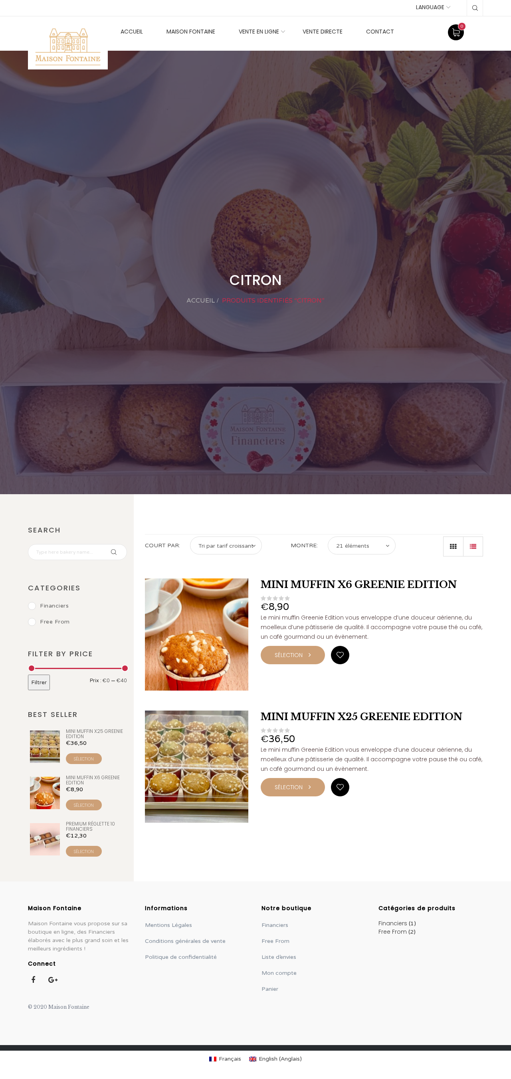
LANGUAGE (430, 7)
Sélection (84, 759)
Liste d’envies (278, 957)
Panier (269, 989)
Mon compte (279, 973)
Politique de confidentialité (181, 957)
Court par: (162, 545)
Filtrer (39, 682)
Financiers (54, 605)
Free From (55, 621)
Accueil (132, 32)
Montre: (304, 545)
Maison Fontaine (190, 32)
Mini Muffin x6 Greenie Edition (359, 584)
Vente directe (323, 32)
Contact (380, 32)
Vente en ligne (259, 32)
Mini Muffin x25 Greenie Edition (361, 717)
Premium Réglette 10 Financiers (90, 826)
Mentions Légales (168, 925)
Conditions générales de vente (185, 941)
